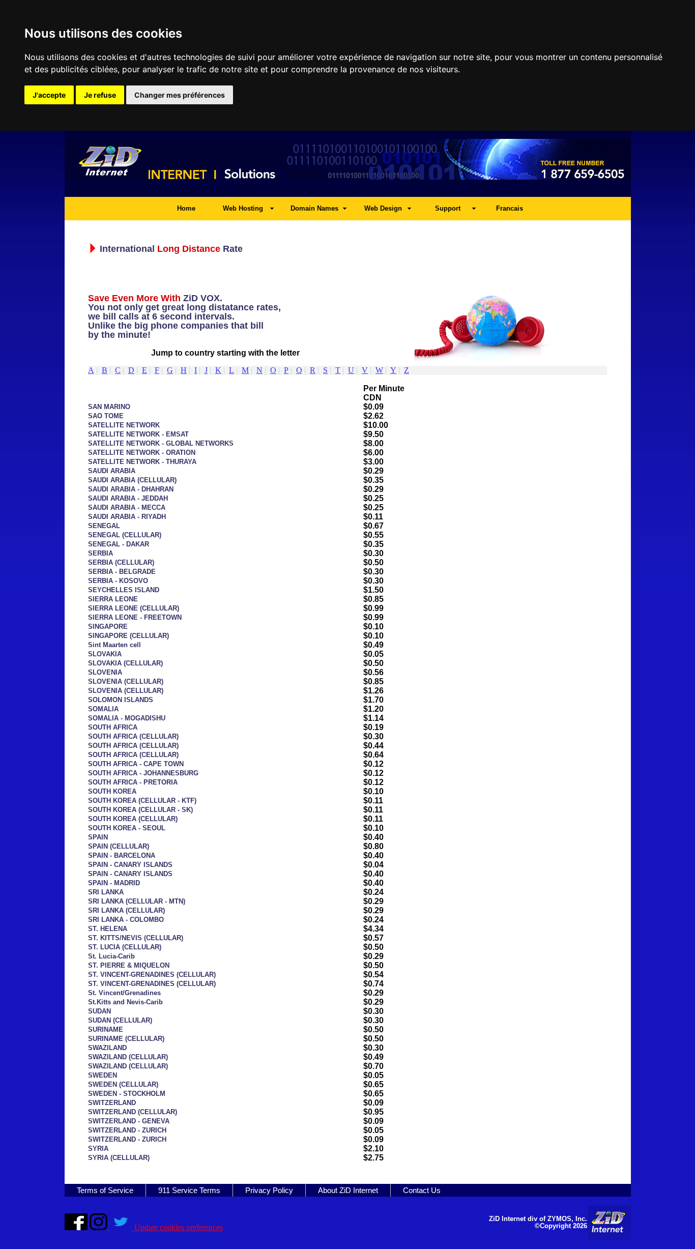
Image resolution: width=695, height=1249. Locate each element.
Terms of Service (105, 1190)
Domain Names (314, 208)
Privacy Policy (269, 1190)
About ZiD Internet (348, 1190)
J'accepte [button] (49, 95)
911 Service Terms (189, 1190)
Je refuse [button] (100, 95)
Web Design (383, 208)
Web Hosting (243, 208)
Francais (509, 208)
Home (186, 208)
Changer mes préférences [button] (179, 95)
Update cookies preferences (178, 1227)
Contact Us (422, 1190)
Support (447, 208)
